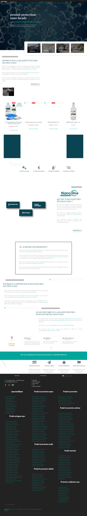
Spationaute (11, 509)
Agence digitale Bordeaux (26, 509)
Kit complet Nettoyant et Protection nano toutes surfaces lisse (13, 122)
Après (12, 88)
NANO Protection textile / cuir (73, 122)
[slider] (8, 92)
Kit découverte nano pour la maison (33, 122)
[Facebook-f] (5, 385)
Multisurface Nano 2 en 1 (53, 122)
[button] (27, 3)
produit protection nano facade (29, 69)
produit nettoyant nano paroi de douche (70, 318)
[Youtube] (13, 385)
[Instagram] (9, 385)
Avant (5, 88)
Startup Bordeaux (17, 509)
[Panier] (82, 2)
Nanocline (4, 1)
